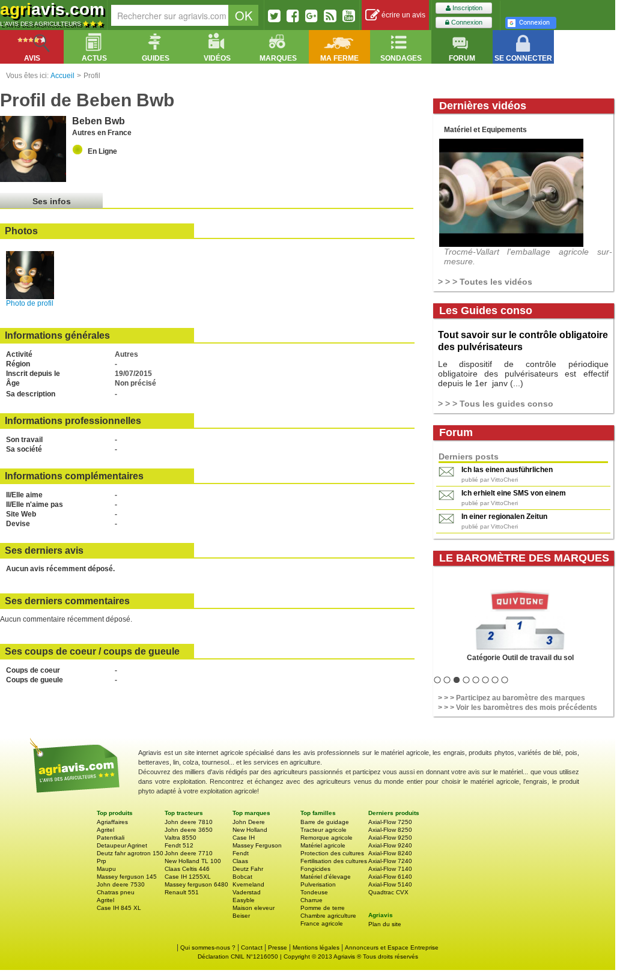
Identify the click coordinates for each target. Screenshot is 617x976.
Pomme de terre (322, 908)
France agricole (321, 923)
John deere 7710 (189, 853)
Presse (277, 947)
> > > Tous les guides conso (495, 403)
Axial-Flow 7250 (390, 822)
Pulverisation (318, 884)
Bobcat (242, 876)
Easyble (244, 900)
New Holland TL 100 (193, 861)
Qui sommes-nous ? (208, 947)
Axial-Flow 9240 (390, 845)
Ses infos (51, 201)
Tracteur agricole (323, 829)
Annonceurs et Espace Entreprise (392, 947)
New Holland (250, 829)
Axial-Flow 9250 (390, 837)
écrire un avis (402, 15)
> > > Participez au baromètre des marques (511, 698)
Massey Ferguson (257, 845)
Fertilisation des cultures (333, 861)
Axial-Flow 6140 (390, 876)
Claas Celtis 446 (187, 868)
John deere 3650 (189, 829)
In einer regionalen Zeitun (504, 516)
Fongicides (315, 868)
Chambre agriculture (328, 915)
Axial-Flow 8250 (390, 829)
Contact (252, 947)
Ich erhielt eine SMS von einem (513, 493)
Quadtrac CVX (388, 892)
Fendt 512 (179, 845)
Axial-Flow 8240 (390, 853)
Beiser (241, 915)
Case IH (244, 837)
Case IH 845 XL (119, 908)
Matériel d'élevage (325, 876)
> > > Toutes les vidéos (485, 281)
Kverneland (248, 884)
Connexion (465, 22)
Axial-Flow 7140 (390, 868)
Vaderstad (247, 892)
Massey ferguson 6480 (196, 884)
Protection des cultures (332, 853)
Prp (101, 861)
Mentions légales (316, 947)
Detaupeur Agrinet (122, 845)
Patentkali (110, 837)
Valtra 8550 (180, 837)
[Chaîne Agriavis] (348, 15)
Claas (240, 861)
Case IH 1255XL (188, 876)
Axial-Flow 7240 (390, 861)
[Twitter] (274, 15)
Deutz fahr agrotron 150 (130, 853)
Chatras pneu (116, 892)
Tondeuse (314, 892)
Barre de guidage (324, 822)
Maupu (106, 868)
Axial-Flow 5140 (390, 884)
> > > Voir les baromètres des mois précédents (517, 707)
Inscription (466, 7)
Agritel (105, 829)
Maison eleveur (254, 908)
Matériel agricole (322, 845)
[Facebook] (293, 15)
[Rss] (330, 15)
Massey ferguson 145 (127, 876)
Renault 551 (182, 892)
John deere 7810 (189, 822)
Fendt (241, 853)
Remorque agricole (326, 837)
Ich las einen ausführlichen (507, 469)
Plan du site (384, 924)
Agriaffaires (112, 822)
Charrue (311, 900)
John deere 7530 (121, 884)
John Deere (249, 822)
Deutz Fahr (248, 868)
